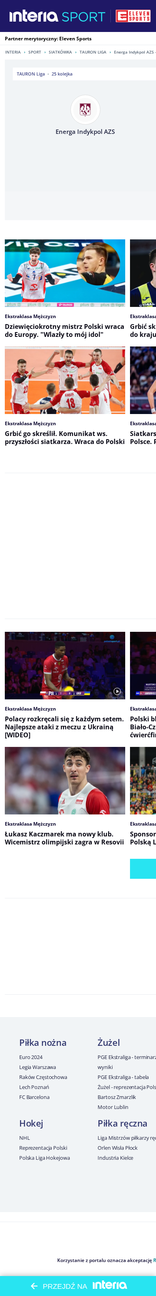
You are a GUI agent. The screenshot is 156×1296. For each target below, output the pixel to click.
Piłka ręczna (123, 1123)
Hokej (31, 1123)
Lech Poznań (34, 1087)
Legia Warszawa (37, 1067)
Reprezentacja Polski (43, 1147)
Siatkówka (60, 52)
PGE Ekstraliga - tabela (123, 1077)
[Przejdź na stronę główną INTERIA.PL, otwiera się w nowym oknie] (34, 16)
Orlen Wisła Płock (118, 1147)
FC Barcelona (34, 1097)
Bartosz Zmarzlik (117, 1097)
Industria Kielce (115, 1157)
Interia (13, 52)
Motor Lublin (113, 1107)
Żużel (109, 1042)
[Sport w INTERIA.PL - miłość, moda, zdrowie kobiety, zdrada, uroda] (84, 16)
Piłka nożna (42, 1042)
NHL (24, 1137)
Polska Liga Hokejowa (44, 1157)
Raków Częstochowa (43, 1077)
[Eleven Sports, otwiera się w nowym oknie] (133, 16)
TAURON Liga (93, 52)
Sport (34, 52)
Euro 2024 (30, 1057)
